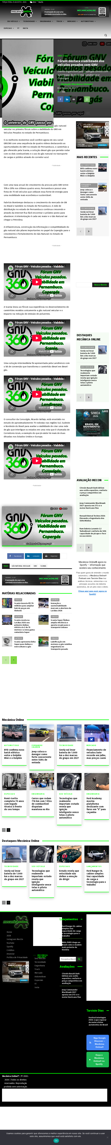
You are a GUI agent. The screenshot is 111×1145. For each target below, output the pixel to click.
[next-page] (14, 660)
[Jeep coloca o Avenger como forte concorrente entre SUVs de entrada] (102, 187)
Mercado (91, 745)
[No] (107, 1137)
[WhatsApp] (87, 99)
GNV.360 (63, 56)
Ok (56, 1141)
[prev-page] (6, 660)
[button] (105, 35)
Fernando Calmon (86, 185)
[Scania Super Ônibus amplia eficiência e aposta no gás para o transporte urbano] (43, 620)
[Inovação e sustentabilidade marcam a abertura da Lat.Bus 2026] (43, 603)
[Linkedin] (67, 99)
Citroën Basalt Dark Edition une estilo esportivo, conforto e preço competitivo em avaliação (72, 978)
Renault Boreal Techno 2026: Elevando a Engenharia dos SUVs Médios (92, 518)
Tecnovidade (87, 208)
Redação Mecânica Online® (77, 84)
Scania (43, 566)
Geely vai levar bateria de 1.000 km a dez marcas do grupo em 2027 (69, 754)
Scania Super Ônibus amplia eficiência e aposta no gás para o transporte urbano (60, 624)
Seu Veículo (87, 367)
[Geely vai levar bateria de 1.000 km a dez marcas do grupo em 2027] (102, 211)
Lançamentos (94, 866)
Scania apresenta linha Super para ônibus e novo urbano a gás (25, 644)
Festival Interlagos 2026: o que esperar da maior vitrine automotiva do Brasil (98, 1021)
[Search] (79, 959)
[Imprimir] (74, 99)
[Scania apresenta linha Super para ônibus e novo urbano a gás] (7, 641)
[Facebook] (60, 99)
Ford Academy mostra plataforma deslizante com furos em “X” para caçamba (96, 805)
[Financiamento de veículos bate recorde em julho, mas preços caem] (96, 733)
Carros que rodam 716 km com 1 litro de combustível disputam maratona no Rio (42, 804)
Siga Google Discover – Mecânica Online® (100, 1042)
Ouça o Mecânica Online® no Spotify (97, 1059)
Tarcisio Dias (95, 1010)
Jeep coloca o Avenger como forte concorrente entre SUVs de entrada (88, 195)
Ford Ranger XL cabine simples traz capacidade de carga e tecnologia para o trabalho (96, 877)
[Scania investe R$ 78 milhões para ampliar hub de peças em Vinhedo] (7, 603)
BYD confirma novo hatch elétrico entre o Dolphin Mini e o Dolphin (14, 754)
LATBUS (55, 600)
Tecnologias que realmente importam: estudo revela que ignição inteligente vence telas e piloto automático (88, 377)
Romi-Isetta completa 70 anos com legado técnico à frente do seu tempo (14, 804)
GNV (35, 566)
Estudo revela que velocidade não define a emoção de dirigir (69, 875)
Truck (18, 600)
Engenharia (38, 794)
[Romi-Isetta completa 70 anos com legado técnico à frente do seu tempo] (14, 781)
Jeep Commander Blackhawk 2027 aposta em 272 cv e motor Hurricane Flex (92, 505)
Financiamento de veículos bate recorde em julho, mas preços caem (96, 754)
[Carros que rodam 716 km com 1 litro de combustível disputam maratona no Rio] (41, 781)
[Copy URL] (80, 99)
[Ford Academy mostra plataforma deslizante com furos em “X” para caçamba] (96, 781)
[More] (64, 556)
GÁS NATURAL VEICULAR (21, 566)
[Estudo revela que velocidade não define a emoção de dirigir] (69, 854)
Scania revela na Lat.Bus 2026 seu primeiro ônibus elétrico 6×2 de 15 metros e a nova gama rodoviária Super (24, 626)
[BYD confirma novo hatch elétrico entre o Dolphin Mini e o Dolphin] (102, 167)
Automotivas (88, 165)
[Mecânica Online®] (21, 11)
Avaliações (67, 966)
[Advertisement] (56, 173)
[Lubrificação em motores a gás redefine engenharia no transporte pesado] (43, 641)
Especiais (9, 794)
